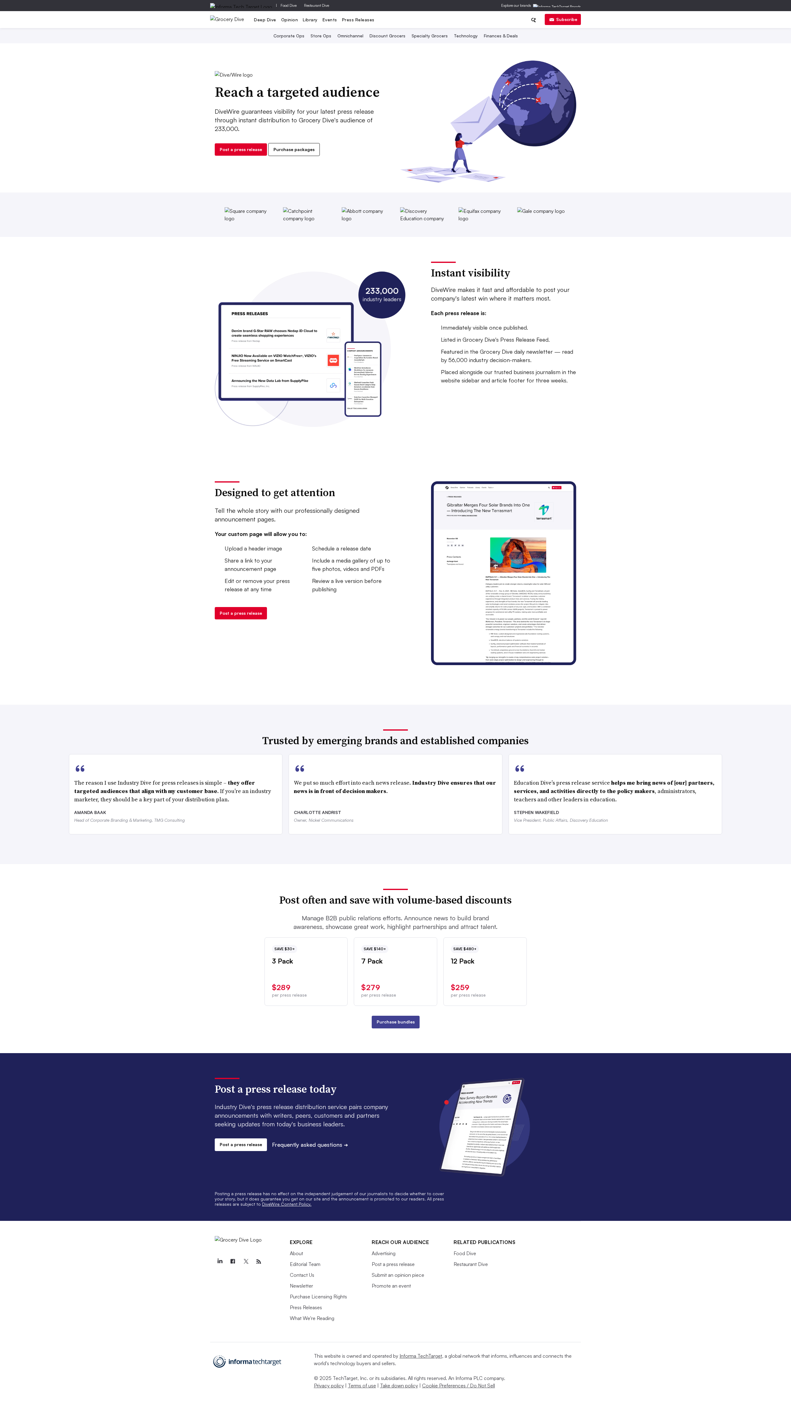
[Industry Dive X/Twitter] (245, 1261)
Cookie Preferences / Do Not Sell (458, 1385)
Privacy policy (329, 1385)
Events (330, 19)
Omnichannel (350, 35)
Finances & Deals (501, 35)
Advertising (384, 1253)
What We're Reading (312, 1318)
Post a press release (241, 149)
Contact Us (302, 1275)
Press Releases (358, 19)
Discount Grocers (387, 35)
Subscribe (566, 19)
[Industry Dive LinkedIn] (219, 1261)
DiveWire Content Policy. (286, 1204)
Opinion (289, 19)
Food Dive (289, 5)
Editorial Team (305, 1264)
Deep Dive (265, 19)
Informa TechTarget (421, 1356)
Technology (466, 35)
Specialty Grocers (430, 35)
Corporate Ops (288, 35)
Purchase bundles (396, 1021)
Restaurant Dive (316, 5)
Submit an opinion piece (398, 1275)
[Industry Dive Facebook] (232, 1261)
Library (310, 19)
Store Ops (321, 35)
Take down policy (399, 1385)
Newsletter (301, 1286)
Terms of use (362, 1385)
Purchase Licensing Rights (318, 1296)
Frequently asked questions (310, 1144)
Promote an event (391, 1286)
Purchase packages (294, 149)
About (296, 1253)
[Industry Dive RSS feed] (258, 1261)
